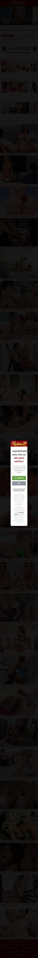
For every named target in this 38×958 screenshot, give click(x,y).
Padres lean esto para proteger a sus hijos (19, 489)
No (19, 483)
